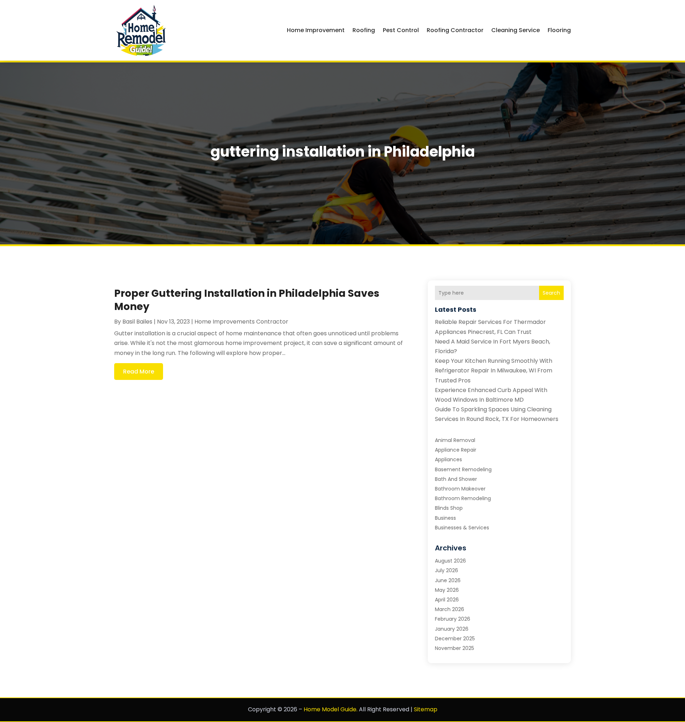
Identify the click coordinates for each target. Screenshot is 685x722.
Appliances (448, 459)
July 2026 (446, 570)
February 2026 (452, 618)
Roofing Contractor (455, 30)
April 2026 (447, 599)
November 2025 (454, 648)
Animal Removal (455, 440)
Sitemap (425, 709)
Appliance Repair (455, 449)
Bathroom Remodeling (463, 498)
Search (551, 292)
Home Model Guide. (330, 709)
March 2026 (449, 609)
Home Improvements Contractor (241, 321)
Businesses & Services (462, 527)
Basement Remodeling (463, 469)
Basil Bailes (137, 321)
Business (445, 518)
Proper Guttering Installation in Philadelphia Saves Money (246, 299)
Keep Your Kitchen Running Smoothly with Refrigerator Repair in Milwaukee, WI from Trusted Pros (493, 370)
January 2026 (451, 628)
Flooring (559, 30)
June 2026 (448, 580)
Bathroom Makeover (460, 488)
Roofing (363, 30)
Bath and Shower (456, 479)
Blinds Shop (449, 508)
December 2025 (455, 638)
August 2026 (450, 560)
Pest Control (401, 30)
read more (138, 371)
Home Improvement (316, 30)
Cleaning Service (515, 30)
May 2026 (447, 590)
